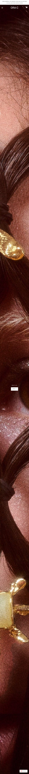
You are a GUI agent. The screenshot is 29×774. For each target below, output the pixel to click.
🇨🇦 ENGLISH (23, 771)
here (14, 389)
